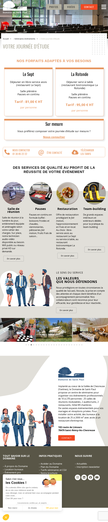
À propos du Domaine (16, 466)
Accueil (6, 38)
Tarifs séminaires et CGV (53, 470)
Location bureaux (14, 469)
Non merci (12, 508)
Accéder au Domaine (51, 463)
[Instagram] (77, 477)
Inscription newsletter (88, 466)
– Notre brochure (48, 473)
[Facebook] (90, 477)
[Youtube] (97, 477)
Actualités (82, 463)
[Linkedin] (84, 477)
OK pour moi (52, 508)
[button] (4, 330)
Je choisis (32, 508)
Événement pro (13, 472)
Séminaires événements (24, 38)
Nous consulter (54, 137)
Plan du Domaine (50, 466)
